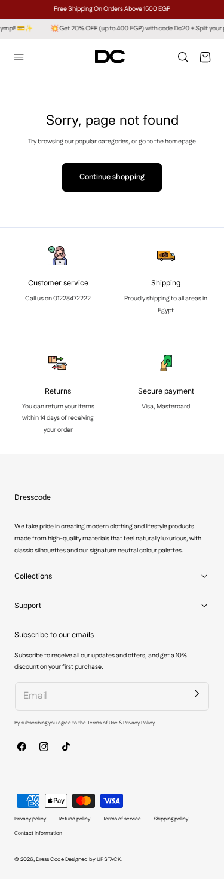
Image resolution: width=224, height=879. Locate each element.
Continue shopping (112, 176)
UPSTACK (109, 859)
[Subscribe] (197, 693)
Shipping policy (171, 819)
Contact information (38, 833)
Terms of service (122, 819)
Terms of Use (103, 723)
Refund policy (74, 819)
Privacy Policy (138, 723)
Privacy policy (30, 819)
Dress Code (50, 859)
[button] (19, 56)
